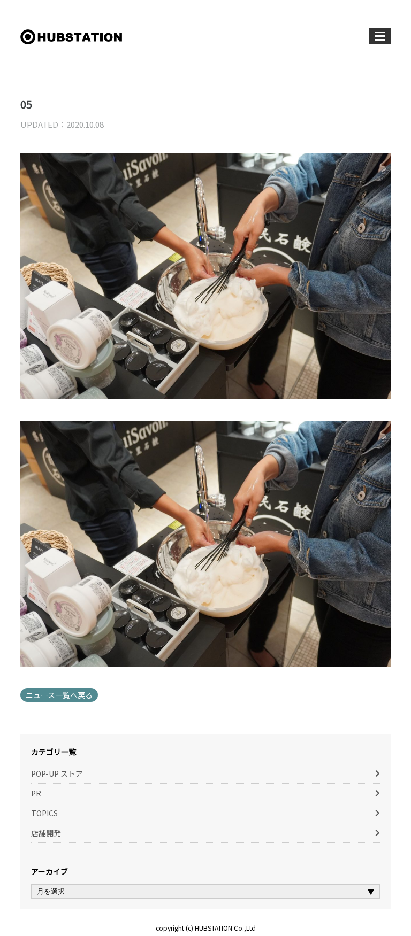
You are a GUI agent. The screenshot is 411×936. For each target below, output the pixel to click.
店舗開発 (46, 832)
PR (36, 793)
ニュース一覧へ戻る (59, 695)
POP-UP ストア (57, 773)
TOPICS (44, 813)
